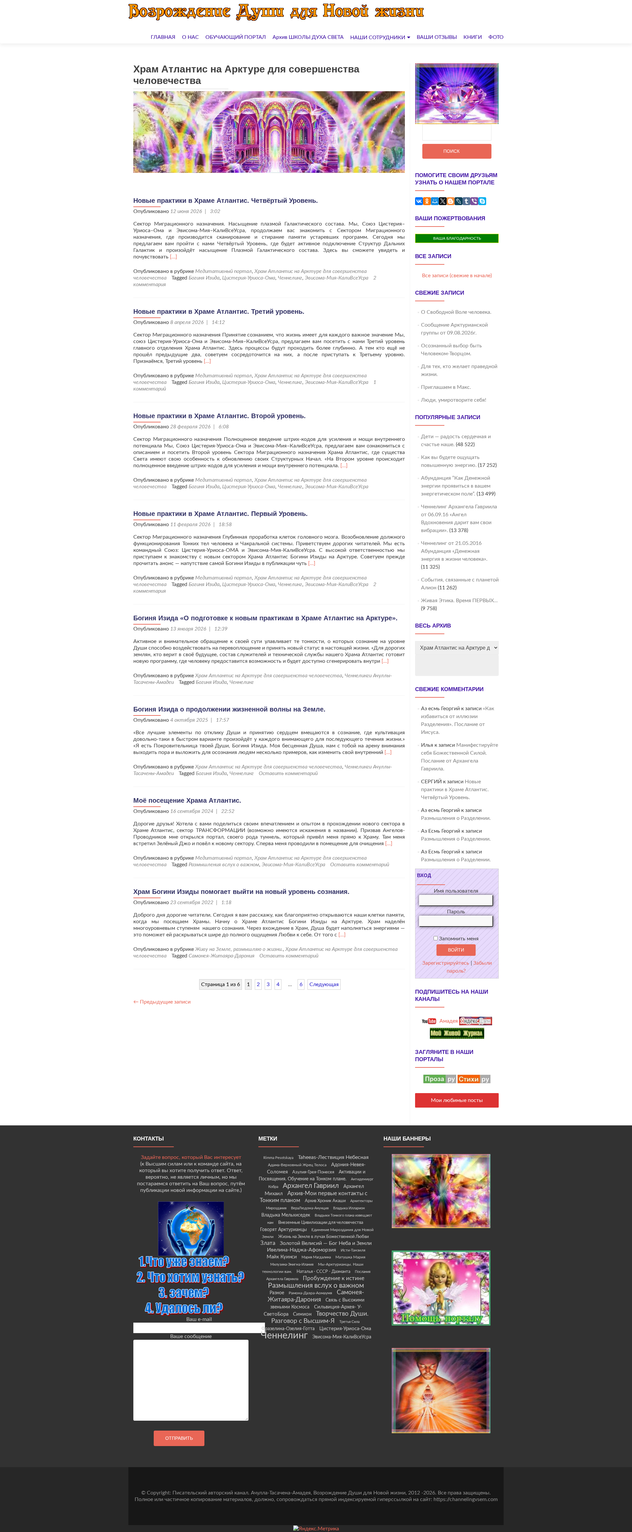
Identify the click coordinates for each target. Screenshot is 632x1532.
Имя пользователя (456, 891)
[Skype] (482, 201)
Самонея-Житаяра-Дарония (221, 955)
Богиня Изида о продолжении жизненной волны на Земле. (229, 709)
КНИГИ (472, 37)
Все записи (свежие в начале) (457, 275)
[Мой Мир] (435, 201)
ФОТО (496, 37)
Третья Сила (349, 1322)
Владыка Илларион (349, 1208)
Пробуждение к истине (333, 1278)
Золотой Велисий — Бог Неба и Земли (326, 1243)
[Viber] (474, 201)
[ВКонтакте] (419, 201)
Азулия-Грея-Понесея (313, 1172)
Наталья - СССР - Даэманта (323, 1272)
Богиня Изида (204, 278)
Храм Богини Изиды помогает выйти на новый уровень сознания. (241, 891)
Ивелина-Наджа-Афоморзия (301, 1249)
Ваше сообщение (191, 1336)
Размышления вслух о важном (224, 864)
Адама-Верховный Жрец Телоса (297, 1165)
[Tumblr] (466, 201)
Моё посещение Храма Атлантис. (187, 800)
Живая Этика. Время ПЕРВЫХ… (459, 600)
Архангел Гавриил (311, 1185)
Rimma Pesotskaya (278, 1158)
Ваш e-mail (199, 1319)
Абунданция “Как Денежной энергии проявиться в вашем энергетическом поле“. (455, 486)
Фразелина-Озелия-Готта (288, 1329)
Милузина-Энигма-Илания (291, 1264)
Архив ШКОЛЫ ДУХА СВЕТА (308, 37)
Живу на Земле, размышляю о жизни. (239, 949)
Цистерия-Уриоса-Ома (248, 278)
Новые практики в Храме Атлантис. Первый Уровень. (220, 513)
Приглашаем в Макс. (446, 387)
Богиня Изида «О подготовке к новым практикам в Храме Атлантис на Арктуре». (265, 618)
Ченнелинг (290, 278)
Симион (302, 1314)
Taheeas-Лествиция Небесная (333, 1157)
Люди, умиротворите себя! (453, 400)
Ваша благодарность (457, 238)
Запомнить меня (458, 938)
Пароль (456, 911)
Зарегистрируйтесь (445, 963)
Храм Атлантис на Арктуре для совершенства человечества (268, 675)
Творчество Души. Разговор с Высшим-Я (320, 1317)
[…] (173, 256)
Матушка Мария (350, 1257)
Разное (277, 1293)
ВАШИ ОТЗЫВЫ (437, 37)
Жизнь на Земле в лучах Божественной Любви (323, 1236)
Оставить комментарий (288, 773)
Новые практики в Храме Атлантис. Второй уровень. (219, 415)
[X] (443, 201)
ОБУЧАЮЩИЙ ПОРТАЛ (235, 37)
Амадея (448, 1021)
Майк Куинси (282, 1256)
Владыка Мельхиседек (285, 1215)
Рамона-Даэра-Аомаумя (310, 1293)
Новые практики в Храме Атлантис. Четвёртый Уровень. (225, 200)
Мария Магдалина (316, 1257)
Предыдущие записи (162, 1002)
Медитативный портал (223, 271)
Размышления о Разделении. (456, 818)
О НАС (190, 37)
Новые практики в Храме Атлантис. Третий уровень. (218, 311)
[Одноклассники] (427, 201)
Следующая (324, 984)
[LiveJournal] (458, 201)
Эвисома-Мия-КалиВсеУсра (336, 278)
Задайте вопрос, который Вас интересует (191, 1157)
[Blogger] (451, 201)
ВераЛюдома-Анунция (310, 1208)
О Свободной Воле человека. (456, 312)
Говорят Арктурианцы (283, 1229)
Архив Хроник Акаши (325, 1200)
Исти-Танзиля (353, 1250)
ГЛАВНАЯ (163, 37)
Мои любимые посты (457, 1100)
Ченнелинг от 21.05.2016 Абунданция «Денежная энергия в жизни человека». (454, 551)
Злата (267, 1243)
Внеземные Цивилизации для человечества (320, 1222)
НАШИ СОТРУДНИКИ (377, 37)
